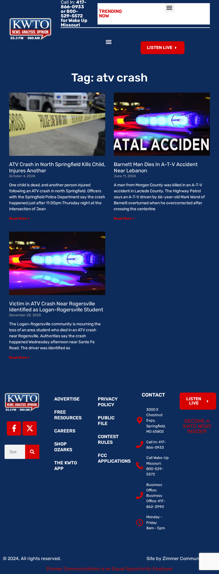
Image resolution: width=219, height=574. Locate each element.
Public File (106, 420)
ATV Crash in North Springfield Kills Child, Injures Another (57, 167)
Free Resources (68, 414)
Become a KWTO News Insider (197, 426)
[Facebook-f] (14, 428)
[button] (169, 8)
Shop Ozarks (63, 446)
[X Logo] (30, 428)
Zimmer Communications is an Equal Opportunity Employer (109, 568)
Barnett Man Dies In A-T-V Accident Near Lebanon (156, 167)
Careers (64, 431)
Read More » (19, 218)
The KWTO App (65, 465)
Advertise (67, 399)
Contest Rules (108, 439)
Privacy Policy (108, 401)
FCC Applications (112, 458)
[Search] (32, 452)
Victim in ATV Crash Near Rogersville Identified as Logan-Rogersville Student (56, 307)
